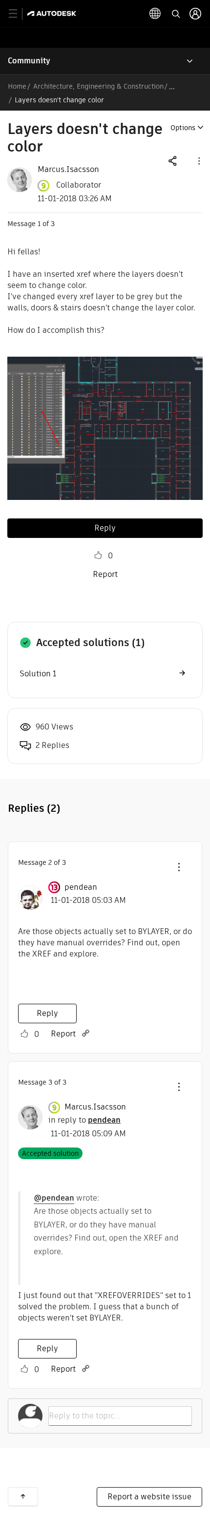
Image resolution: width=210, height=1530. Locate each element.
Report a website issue (149, 1496)
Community (29, 60)
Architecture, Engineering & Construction (98, 86)
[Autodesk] (53, 13)
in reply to (84, 1120)
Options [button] (182, 128)
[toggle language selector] (155, 13)
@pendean (54, 1198)
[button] (198, 161)
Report (105, 574)
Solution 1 (38, 673)
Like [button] (98, 555)
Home (17, 86)
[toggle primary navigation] (18, 14)
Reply (105, 528)
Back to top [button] (23, 1496)
